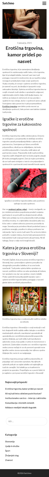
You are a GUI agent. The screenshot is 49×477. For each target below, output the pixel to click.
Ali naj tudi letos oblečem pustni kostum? (23, 393)
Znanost (9, 460)
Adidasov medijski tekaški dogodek (20, 407)
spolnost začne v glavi (17, 209)
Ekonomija (10, 441)
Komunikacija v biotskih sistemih (19, 403)
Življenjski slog (12, 455)
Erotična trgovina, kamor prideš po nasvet (24, 389)
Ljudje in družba (12, 446)
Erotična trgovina (9, 106)
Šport (7, 450)
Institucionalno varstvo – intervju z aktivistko (25, 398)
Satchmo (8, 3)
